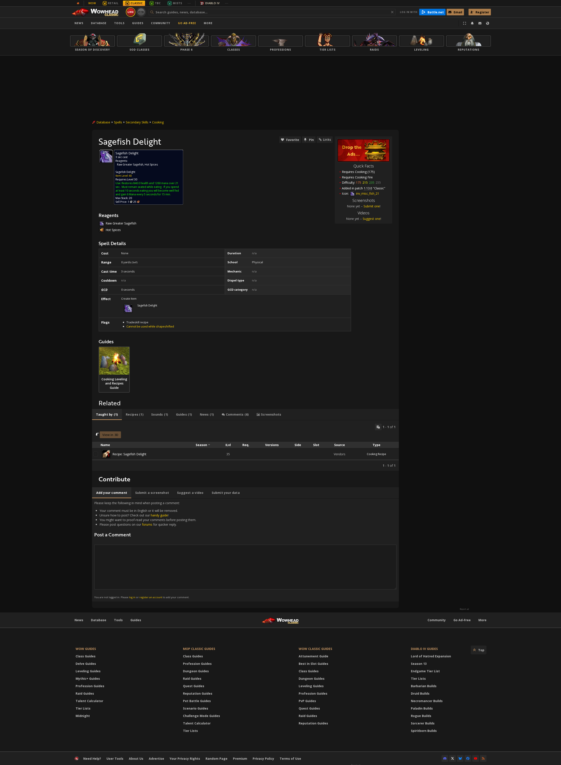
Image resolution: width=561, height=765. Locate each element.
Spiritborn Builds (424, 731)
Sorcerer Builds (423, 723)
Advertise (156, 758)
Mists (177, 3)
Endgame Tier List (425, 671)
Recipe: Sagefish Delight (129, 454)
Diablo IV (212, 3)
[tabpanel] (245, 445)
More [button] (208, 23)
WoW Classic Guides (315, 649)
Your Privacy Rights (185, 758)
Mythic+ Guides (88, 678)
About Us (136, 758)
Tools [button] (119, 23)
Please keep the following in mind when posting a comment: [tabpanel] (145, 550)
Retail (113, 3)
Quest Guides (193, 686)
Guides (137, 23)
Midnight (83, 716)
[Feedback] (480, 23)
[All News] (78, 3)
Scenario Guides (195, 708)
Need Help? (92, 758)
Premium (240, 758)
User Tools (115, 758)
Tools (118, 620)
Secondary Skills (137, 122)
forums (147, 524)
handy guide (159, 515)
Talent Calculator (89, 701)
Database (99, 23)
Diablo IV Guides (424, 649)
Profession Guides (90, 686)
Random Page (216, 758)
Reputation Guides (197, 693)
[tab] (107, 414)
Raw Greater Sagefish (130, 164)
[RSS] (483, 758)
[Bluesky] (460, 758)
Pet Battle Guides (197, 701)
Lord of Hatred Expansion (431, 656)
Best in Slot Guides (313, 664)
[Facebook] (468, 758)
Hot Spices (151, 164)
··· (189, 3)
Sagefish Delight (125, 172)
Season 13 (419, 664)
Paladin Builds (422, 708)
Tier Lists (83, 708)
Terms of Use (290, 758)
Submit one (372, 206)
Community (160, 23)
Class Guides (86, 656)
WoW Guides (86, 649)
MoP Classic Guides (199, 649)
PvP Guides (307, 701)
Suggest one (371, 219)
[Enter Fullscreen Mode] (464, 23)
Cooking (158, 122)
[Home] (97, 12)
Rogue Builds (421, 716)
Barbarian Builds (424, 686)
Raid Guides (85, 693)
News (79, 23)
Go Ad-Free (187, 23)
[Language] (487, 23)
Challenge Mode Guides (201, 716)
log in (132, 597)
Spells (118, 122)
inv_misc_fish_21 (367, 193)
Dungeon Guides (196, 671)
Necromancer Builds (427, 701)
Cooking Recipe (376, 454)
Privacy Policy (263, 758)
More (482, 620)
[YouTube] (475, 758)
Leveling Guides (88, 671)
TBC (158, 3)
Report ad (464, 609)
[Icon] (106, 156)
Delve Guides (86, 664)
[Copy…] (378, 427)
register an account (150, 597)
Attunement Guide (313, 656)
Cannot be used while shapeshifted (150, 326)
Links (327, 139)
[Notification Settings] (472, 23)
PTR (141, 12)
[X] (452, 758)
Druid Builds (420, 693)
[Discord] (445, 758)
